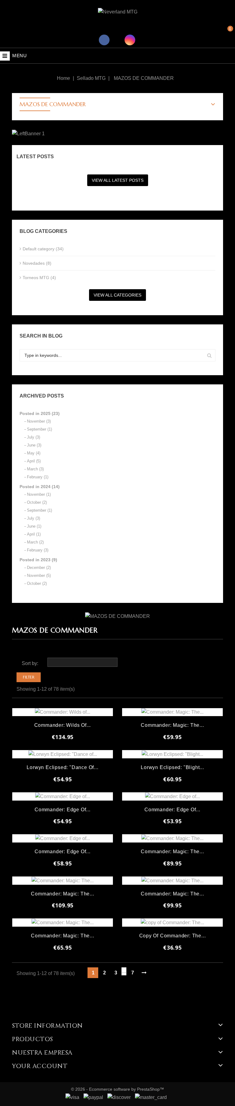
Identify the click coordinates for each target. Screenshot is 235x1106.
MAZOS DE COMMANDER (53, 104)
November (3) (39, 421)
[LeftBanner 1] (28, 133)
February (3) (37, 550)
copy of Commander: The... (172, 935)
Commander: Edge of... (63, 809)
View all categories (117, 295)
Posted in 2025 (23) (40, 413)
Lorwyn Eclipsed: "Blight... (172, 767)
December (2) (39, 567)
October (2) (37, 502)
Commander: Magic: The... (172, 725)
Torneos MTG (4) (39, 277)
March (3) (35, 469)
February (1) (37, 477)
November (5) (39, 575)
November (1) (39, 494)
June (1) (34, 526)
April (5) (34, 461)
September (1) (39, 429)
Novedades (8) (37, 263)
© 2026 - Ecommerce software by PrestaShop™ (117, 1089)
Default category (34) (43, 248)
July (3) (33, 437)
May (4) (33, 453)
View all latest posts (118, 180)
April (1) (34, 534)
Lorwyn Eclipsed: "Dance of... (62, 767)
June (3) (34, 445)
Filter (28, 677)
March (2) (35, 542)
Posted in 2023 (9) (38, 559)
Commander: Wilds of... (62, 725)
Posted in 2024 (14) (40, 486)
